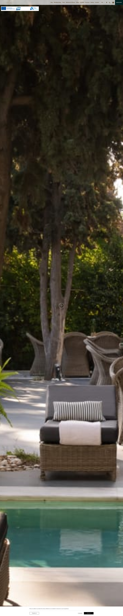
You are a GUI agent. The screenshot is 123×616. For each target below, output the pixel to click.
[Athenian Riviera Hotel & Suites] (9, 2)
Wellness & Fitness (70, 2)
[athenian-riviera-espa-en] (20, 8)
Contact (97, 2)
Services (87, 2)
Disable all (34, 613)
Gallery (92, 2)
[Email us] (112, 2)
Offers (77, 2)
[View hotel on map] (107, 2)
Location (82, 2)
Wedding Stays (57, 2)
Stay (52, 2)
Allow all (89, 613)
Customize (80, 613)
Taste (63, 2)
